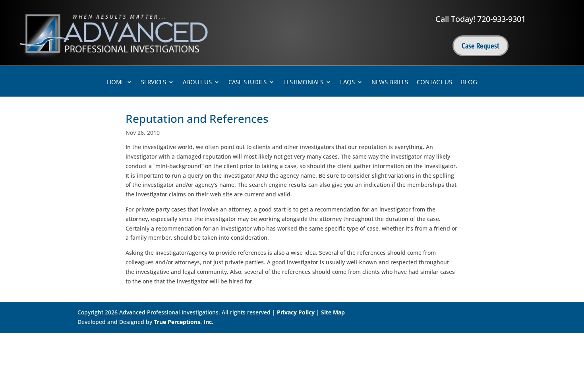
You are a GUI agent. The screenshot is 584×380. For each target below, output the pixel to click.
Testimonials (303, 82)
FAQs (347, 82)
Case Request (480, 46)
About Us (197, 82)
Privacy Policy (296, 312)
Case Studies (247, 82)
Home (115, 82)
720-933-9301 (501, 19)
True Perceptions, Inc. (183, 322)
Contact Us (434, 82)
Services (153, 82)
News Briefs (389, 82)
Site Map (333, 312)
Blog (469, 82)
